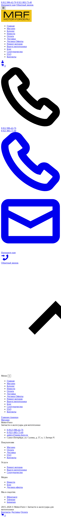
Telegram (11, 499)
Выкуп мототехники (17, 470)
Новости (11, 482)
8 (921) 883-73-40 (15, 432)
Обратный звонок (24, 5)
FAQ (9, 455)
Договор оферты (15, 487)
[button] (30, 319)
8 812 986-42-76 (8, 2)
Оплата (10, 450)
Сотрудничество (15, 472)
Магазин (11, 447)
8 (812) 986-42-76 (15, 430)
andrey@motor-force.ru (17, 435)
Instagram (11, 502)
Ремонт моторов (15, 467)
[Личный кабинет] (2, 62)
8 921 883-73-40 (24, 2)
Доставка (11, 452)
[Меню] (3, 8)
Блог (9, 484)
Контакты (11, 457)
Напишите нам (8, 5)
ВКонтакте (12, 497)
